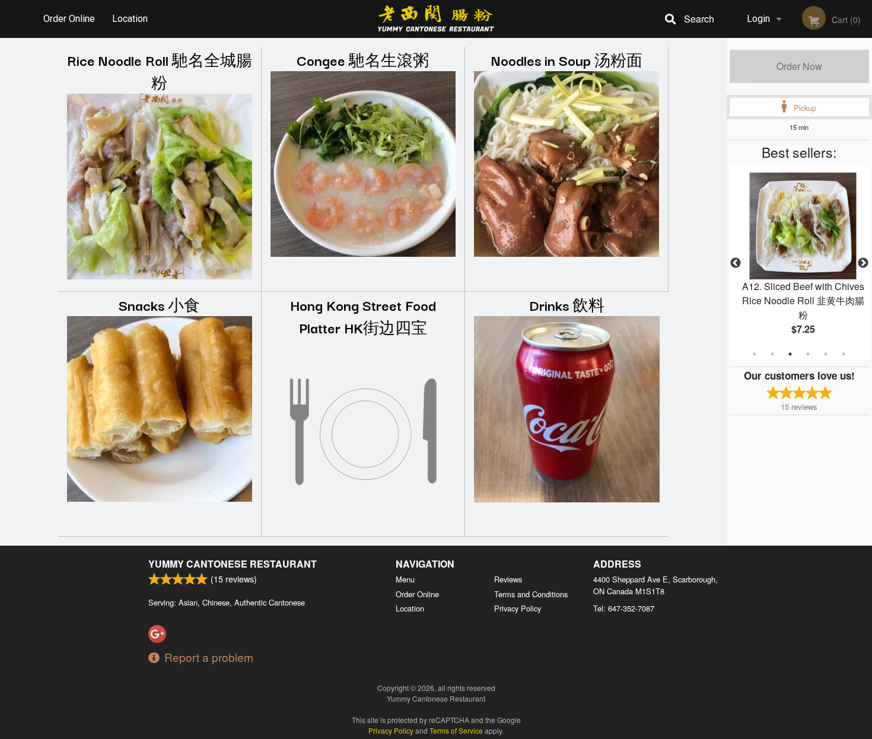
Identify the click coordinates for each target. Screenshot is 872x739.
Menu (405, 579)
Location (130, 18)
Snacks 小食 (159, 305)
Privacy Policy (517, 608)
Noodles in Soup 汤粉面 (566, 60)
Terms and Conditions (531, 594)
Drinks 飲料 (566, 305)
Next (863, 263)
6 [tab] (843, 354)
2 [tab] (772, 354)
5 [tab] (826, 354)
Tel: (623, 608)
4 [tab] (808, 354)
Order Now (799, 66)
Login (758, 18)
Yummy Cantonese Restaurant (232, 564)
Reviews (508, 579)
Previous (735, 263)
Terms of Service (456, 730)
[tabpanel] (799, 263)
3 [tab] (790, 354)
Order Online (69, 18)
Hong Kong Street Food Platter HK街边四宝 (363, 316)
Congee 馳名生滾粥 (363, 60)
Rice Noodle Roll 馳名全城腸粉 (159, 71)
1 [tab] (754, 354)
